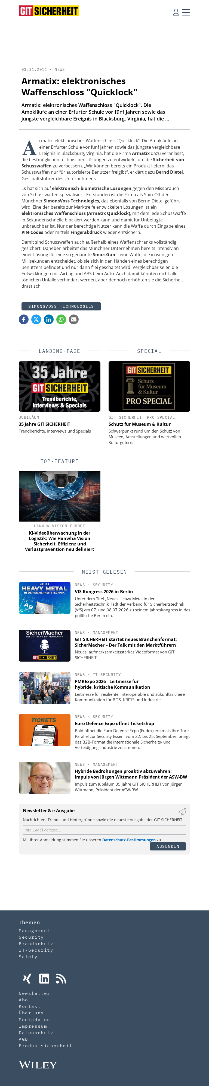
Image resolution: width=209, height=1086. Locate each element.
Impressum (33, 1026)
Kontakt (30, 1006)
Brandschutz (36, 943)
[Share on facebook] (24, 319)
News (60, 69)
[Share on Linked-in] (49, 319)
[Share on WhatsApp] (61, 319)
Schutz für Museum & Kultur (140, 424)
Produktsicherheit (45, 1045)
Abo (23, 999)
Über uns (31, 1012)
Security (103, 584)
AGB (23, 1039)
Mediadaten (34, 1019)
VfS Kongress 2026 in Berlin (104, 592)
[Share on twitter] (36, 319)
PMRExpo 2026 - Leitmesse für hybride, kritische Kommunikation (112, 684)
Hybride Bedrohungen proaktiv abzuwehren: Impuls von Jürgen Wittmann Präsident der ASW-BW (131, 774)
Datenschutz (36, 1032)
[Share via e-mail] (74, 319)
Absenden (167, 846)
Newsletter (34, 993)
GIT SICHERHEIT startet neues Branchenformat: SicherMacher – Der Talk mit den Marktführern (126, 642)
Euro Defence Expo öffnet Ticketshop (114, 723)
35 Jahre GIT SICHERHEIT (44, 424)
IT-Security (107, 674)
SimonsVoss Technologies (61, 306)
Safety (28, 956)
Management (105, 632)
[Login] (176, 12)
